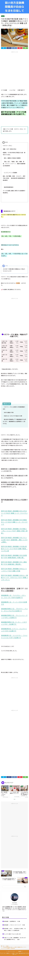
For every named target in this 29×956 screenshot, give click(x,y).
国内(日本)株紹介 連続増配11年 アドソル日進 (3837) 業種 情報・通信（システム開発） (14, 540)
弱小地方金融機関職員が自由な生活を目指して (14, 6)
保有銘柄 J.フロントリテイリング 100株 (14, 925)
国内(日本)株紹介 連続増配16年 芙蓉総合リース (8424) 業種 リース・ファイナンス (14, 522)
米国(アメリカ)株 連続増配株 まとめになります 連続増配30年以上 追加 (15, 938)
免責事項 (19, 951)
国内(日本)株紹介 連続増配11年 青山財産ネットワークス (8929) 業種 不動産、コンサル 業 (14, 548)
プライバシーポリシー (12, 951)
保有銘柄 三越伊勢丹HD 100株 (12, 921)
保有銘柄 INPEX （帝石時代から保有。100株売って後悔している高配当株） (15, 929)
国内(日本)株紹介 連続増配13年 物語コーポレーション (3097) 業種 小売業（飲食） (14, 531)
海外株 (3, 16)
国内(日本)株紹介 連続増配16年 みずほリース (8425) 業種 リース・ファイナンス (14, 513)
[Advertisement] (14, 68)
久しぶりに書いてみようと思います (12, 934)
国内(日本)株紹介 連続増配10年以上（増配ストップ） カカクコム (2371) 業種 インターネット (14, 577)
